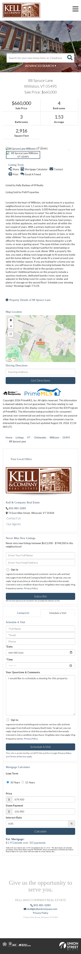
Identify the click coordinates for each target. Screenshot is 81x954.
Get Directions (40, 380)
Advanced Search (39, 65)
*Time (9, 659)
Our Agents (13, 524)
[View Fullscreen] (11, 334)
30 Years (15, 782)
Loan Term (12, 773)
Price (9, 793)
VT (29, 437)
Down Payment (14, 805)
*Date (9, 646)
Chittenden (40, 437)
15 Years (30, 782)
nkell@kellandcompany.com (41, 908)
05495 (66, 437)
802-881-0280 (17, 508)
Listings (20, 437)
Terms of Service (18, 756)
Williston (54, 437)
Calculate (40, 831)
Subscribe (40, 596)
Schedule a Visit (57, 612)
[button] (69, 57)
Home (9, 437)
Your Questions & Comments (23, 672)
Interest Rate (14, 817)
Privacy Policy (30, 588)
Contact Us (13, 518)
